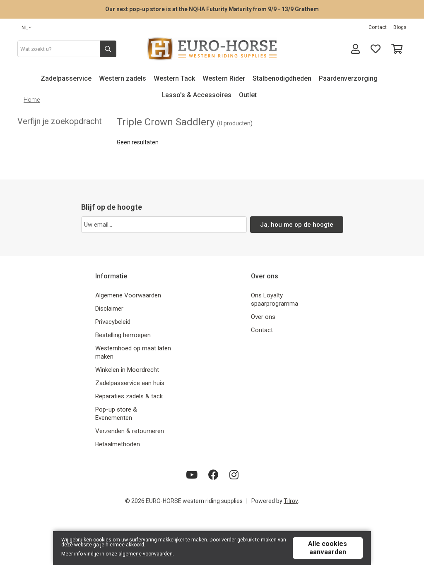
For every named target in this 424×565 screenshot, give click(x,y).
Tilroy (291, 501)
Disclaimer (109, 308)
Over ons (263, 317)
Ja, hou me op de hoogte (296, 224)
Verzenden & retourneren (129, 431)
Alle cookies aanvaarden (327, 548)
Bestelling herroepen (123, 335)
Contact (378, 27)
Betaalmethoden (117, 444)
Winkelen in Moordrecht (127, 369)
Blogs (400, 27)
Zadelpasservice (66, 78)
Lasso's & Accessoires (196, 95)
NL (25, 28)
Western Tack (174, 78)
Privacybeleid (112, 322)
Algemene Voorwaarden (128, 295)
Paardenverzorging (348, 78)
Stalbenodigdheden (282, 78)
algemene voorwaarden (145, 554)
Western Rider (223, 78)
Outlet (248, 95)
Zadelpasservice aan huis (129, 383)
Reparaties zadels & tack (129, 396)
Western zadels (122, 78)
